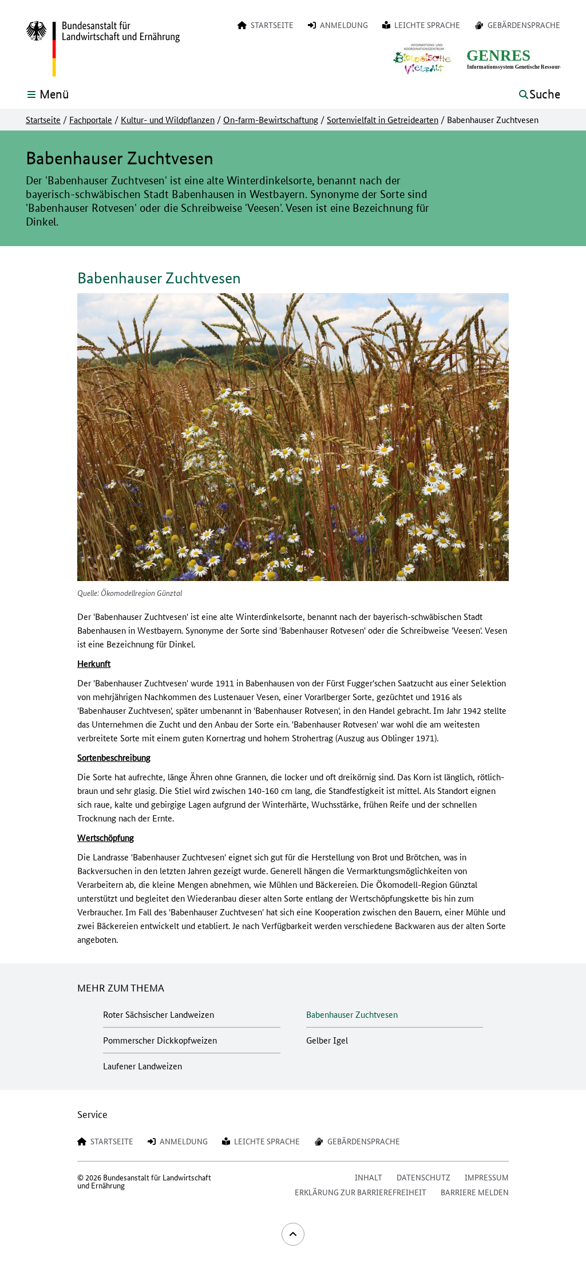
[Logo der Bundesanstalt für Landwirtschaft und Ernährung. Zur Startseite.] (103, 49)
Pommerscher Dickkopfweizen (160, 1040)
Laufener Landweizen (142, 1066)
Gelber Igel (327, 1040)
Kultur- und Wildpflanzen (168, 119)
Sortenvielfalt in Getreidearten (382, 119)
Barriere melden (475, 1192)
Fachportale (90, 119)
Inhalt (368, 1177)
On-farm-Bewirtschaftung (270, 119)
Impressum (487, 1177)
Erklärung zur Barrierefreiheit (360, 1192)
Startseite (43, 119)
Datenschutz (423, 1177)
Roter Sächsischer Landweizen (158, 1014)
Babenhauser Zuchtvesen (352, 1014)
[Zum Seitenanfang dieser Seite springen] (293, 1234)
